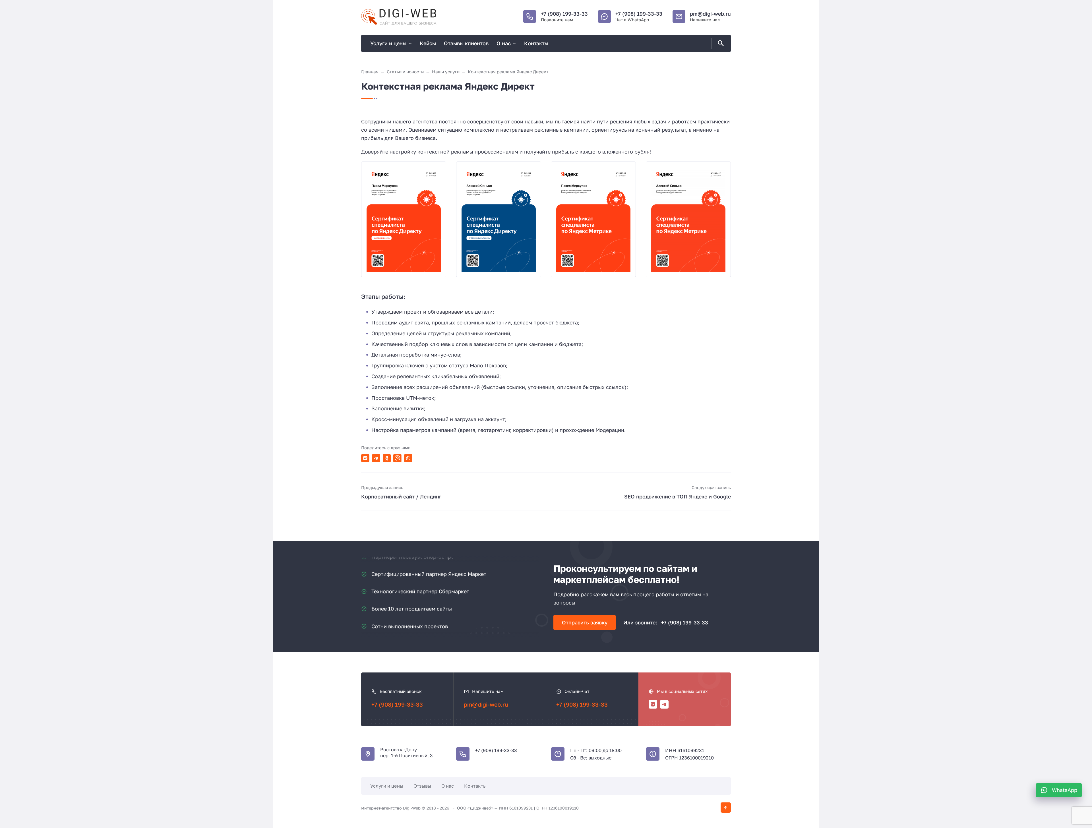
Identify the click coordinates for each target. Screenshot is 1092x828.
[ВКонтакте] (653, 704)
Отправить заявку (584, 622)
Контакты (475, 786)
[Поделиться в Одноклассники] (387, 458)
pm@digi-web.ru (710, 14)
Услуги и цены (386, 786)
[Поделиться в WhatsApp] (408, 458)
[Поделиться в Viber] (397, 458)
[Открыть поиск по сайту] (719, 43)
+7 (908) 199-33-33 (564, 14)
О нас (447, 786)
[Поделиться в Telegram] (376, 458)
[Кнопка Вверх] (726, 807)
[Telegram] (664, 704)
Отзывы (422, 786)
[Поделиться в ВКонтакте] (365, 458)
